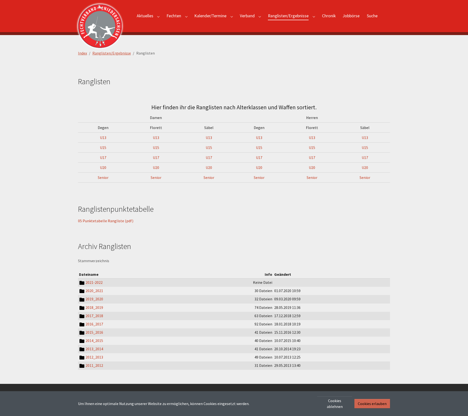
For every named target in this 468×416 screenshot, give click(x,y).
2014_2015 (94, 340)
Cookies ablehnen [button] (335, 403)
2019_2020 (94, 298)
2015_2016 (94, 332)
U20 (103, 167)
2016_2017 (94, 324)
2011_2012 (94, 365)
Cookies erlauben (372, 403)
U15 (103, 147)
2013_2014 (94, 348)
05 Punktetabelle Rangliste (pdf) (105, 220)
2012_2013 (94, 357)
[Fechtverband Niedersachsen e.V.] (102, 16)
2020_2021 (94, 290)
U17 (103, 157)
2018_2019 (94, 307)
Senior (103, 177)
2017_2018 (94, 315)
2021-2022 (94, 282)
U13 (103, 137)
